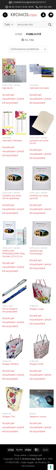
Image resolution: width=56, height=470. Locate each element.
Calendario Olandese (12, 140)
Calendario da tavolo (39, 88)
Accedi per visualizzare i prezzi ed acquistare (13, 98)
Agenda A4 (7, 88)
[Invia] (50, 25)
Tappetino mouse (38, 416)
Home (18, 34)
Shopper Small (36, 364)
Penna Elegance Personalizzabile (10, 310)
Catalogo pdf (35, 455)
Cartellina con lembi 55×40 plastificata (11, 197)
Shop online (20, 455)
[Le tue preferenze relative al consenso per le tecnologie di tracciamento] (51, 467)
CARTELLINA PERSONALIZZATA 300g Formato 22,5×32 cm (13, 253)
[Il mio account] (43, 15)
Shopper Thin (8, 416)
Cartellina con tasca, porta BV (39, 197)
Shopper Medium (10, 364)
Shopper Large (37, 308)
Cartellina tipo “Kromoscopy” (36, 252)
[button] (5, 15)
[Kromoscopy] (24, 14)
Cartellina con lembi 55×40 (39, 142)
